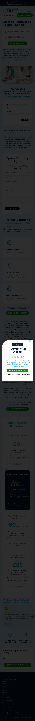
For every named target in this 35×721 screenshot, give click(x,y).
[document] (17, 360)
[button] (30, 341)
